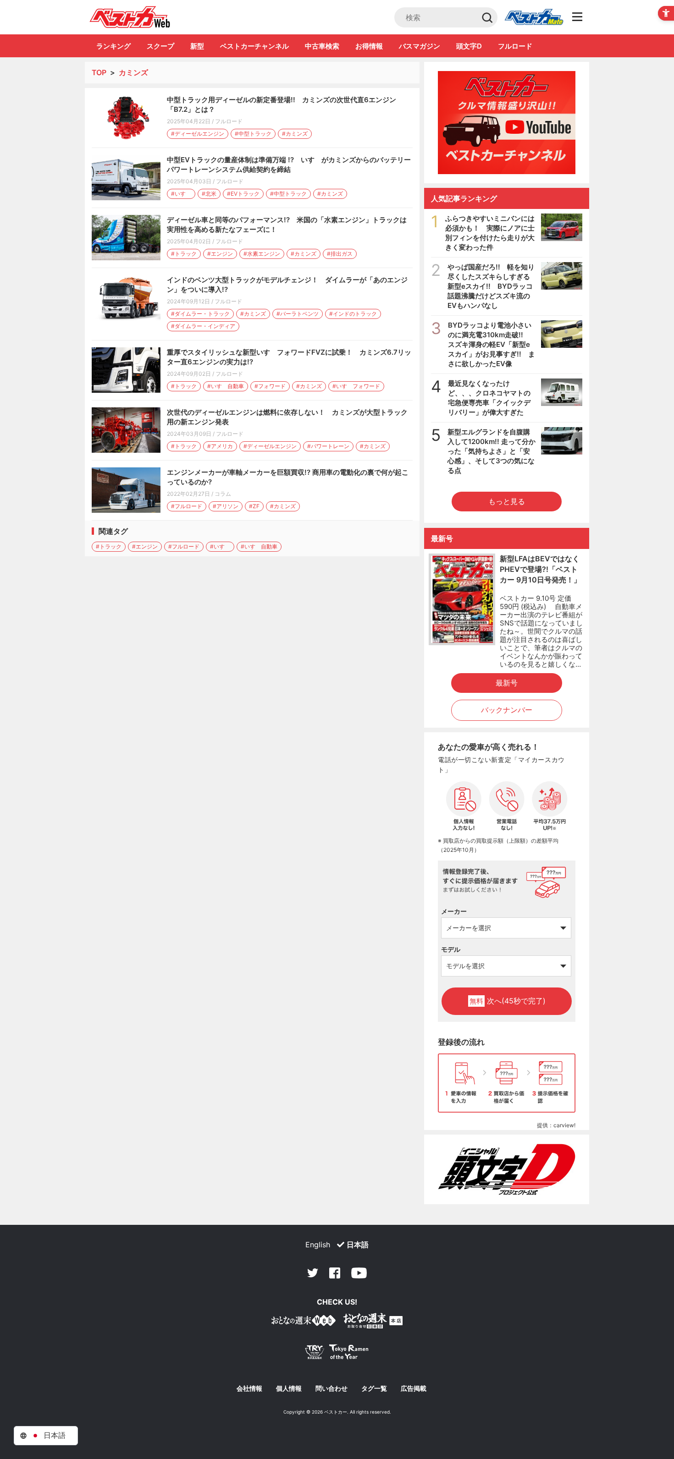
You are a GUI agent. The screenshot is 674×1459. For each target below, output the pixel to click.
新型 (197, 46)
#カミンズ (295, 133)
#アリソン (225, 506)
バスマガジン (419, 46)
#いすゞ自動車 (225, 386)
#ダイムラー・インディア (203, 326)
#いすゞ (181, 193)
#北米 (209, 193)
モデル (450, 949)
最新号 (507, 682)
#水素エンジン (261, 253)
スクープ (160, 46)
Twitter (312, 1273)
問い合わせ (331, 1388)
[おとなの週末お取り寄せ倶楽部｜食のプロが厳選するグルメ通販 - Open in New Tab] (303, 1322)
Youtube (359, 1272)
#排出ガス (340, 253)
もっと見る (506, 501)
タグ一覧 (374, 1388)
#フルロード (186, 506)
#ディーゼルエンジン (197, 133)
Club (533, 17)
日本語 (358, 1244)
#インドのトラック (353, 313)
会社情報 (249, 1388)
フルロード (515, 46)
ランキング (113, 46)
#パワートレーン (328, 446)
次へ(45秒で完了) (508, 1000)
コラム (223, 493)
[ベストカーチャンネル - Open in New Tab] (506, 122)
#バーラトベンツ (297, 313)
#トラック (184, 253)
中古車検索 (322, 46)
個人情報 (289, 1388)
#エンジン (220, 253)
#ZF (254, 506)
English (317, 1244)
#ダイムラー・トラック (200, 313)
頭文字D (469, 46)
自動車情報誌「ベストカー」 (130, 16)
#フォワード (270, 386)
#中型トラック (253, 133)
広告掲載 (413, 1388)
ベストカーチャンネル (254, 46)
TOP (99, 72)
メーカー (454, 911)
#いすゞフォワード (356, 386)
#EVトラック (243, 193)
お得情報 (369, 46)
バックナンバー (506, 709)
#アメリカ (220, 446)
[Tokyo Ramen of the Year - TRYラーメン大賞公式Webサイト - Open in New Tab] (337, 1354)
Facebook (334, 1272)
